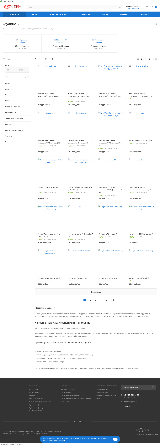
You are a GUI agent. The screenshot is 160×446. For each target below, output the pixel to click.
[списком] (152, 59)
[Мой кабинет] (147, 7)
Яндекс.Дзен (85, 421)
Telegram (80, 421)
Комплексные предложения (106, 396)
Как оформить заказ (68, 389)
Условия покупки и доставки (70, 396)
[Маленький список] (138, 59)
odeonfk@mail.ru (130, 402)
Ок (115, 439)
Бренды (32, 396)
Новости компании (102, 392)
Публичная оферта (35, 405)
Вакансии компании (36, 399)
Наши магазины (34, 392)
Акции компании (102, 389)
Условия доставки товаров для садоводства (76, 399)
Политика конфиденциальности (40, 402)
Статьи (98, 399)
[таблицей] (156, 59)
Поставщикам (65, 405)
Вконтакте (74, 421)
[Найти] (119, 7)
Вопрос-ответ (65, 402)
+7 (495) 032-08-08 (133, 6)
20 (107, 300)
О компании (33, 389)
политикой (61, 440)
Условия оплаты (66, 392)
